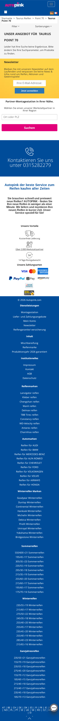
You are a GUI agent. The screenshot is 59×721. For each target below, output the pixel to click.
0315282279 (36, 165)
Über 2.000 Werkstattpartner (29, 249)
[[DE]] (51, 13)
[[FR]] (55, 13)
